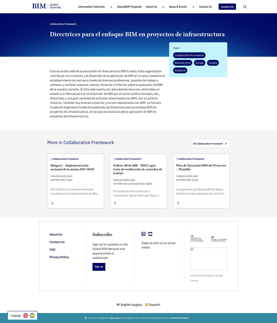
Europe (200, 62)
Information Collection (91, 6)
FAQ (52, 249)
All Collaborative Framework (208, 143)
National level (183, 62)
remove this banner (180, 318)
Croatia (213, 62)
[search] (245, 7)
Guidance (180, 70)
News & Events (178, 6)
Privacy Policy (59, 257)
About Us (151, 6)
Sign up (99, 266)
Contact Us (205, 6)
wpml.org (114, 318)
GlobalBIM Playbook (129, 6)
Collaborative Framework (189, 55)
